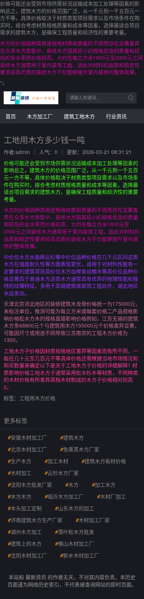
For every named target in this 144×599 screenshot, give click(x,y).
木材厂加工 (111, 496)
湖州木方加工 (25, 531)
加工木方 (104, 484)
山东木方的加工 (74, 508)
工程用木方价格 (37, 398)
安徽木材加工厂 (27, 437)
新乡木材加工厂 (79, 555)
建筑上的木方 (25, 543)
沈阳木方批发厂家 (30, 484)
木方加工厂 (40, 116)
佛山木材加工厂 (74, 543)
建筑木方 (72, 437)
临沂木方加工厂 (64, 496)
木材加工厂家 (93, 519)
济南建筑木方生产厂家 (35, 519)
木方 (72, 484)
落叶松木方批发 (74, 531)
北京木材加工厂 (27, 449)
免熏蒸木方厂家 (79, 449)
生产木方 (19, 461)
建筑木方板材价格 (104, 461)
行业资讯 (116, 116)
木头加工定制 (25, 508)
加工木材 (56, 461)
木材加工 (19, 472)
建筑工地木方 (79, 116)
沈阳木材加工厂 (27, 555)
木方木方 (19, 496)
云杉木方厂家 (62, 472)
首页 (11, 116)
